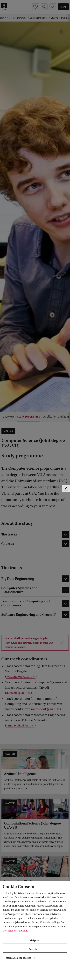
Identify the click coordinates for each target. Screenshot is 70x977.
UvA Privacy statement (15, 930)
